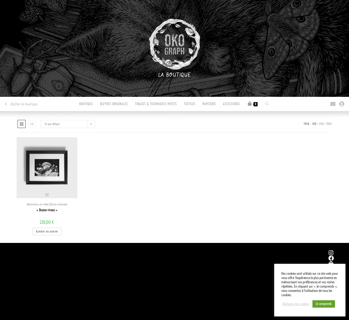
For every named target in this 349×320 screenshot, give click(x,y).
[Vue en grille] (22, 124)
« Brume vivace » (47, 210)
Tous (329, 124)
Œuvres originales (58, 204)
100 (314, 124)
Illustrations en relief (37, 204)
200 (321, 124)
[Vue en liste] (32, 124)
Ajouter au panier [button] (47, 231)
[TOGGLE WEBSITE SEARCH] (267, 104)
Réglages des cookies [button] (296, 304)
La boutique (174, 75)
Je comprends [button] (324, 304)
